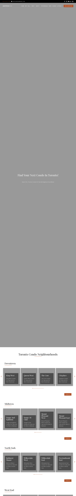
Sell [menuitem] (29, 6)
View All (68, 394)
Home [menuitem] (22, 6)
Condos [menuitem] (54, 6)
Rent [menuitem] (33, 6)
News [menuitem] (50, 6)
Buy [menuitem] (26, 6)
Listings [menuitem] (59, 6)
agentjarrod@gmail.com (19, 1)
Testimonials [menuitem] (44, 6)
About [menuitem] (37, 6)
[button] (6, 1)
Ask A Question (68, 6)
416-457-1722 (7, 1)
